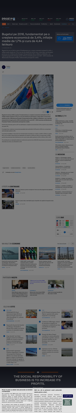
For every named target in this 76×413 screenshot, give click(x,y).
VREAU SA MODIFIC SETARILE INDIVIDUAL (67, 402)
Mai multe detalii (27, 402)
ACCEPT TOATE (68, 396)
